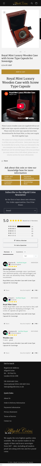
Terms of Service (10, 416)
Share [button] (6, 161)
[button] (4, 3)
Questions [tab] (19, 252)
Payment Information (29, 177)
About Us (7, 398)
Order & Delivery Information (14, 403)
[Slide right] (25, 52)
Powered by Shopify (27, 462)
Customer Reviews (8, 183)
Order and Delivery (8, 177)
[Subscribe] (35, 210)
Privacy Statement (10, 412)
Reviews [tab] (7, 252)
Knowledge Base (28, 183)
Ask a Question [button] (21, 245)
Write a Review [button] (21, 240)
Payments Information (12, 407)
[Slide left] (16, 52)
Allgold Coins (17, 462)
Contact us (8, 421)
